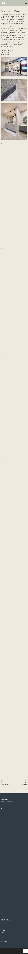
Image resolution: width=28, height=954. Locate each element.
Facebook (3, 932)
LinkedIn (3, 930)
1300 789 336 (4, 919)
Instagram (3, 933)
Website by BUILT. (14, 951)
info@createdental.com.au (7, 920)
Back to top (4, 941)
